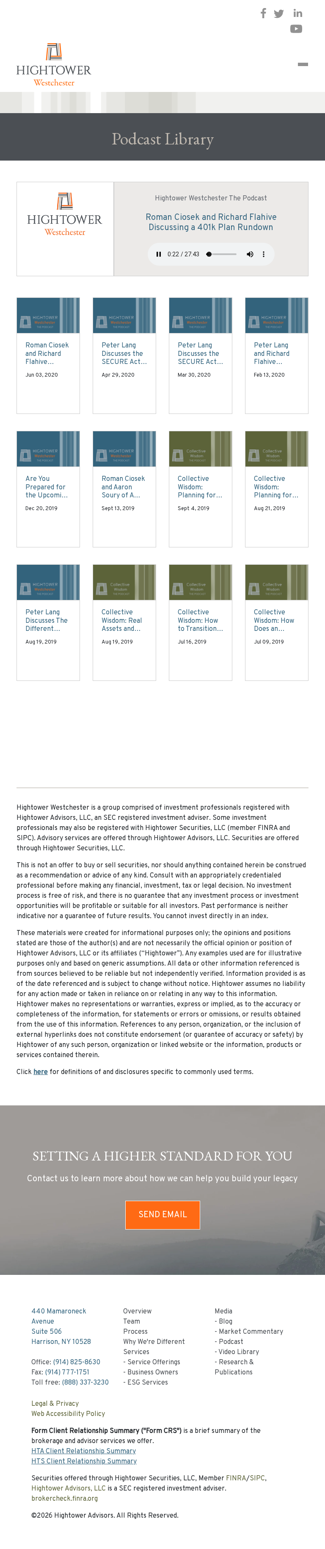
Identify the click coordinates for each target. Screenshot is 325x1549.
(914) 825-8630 (76, 1362)
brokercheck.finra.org (64, 1499)
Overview (137, 1311)
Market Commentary (251, 1332)
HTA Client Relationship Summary (83, 1451)
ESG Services (147, 1383)
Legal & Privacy (55, 1404)
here (40, 1072)
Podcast (231, 1342)
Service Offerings (153, 1362)
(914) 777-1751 (67, 1373)
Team (131, 1322)
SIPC (257, 1478)
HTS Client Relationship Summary (84, 1461)
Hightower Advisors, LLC (68, 1489)
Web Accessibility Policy (68, 1414)
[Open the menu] (302, 64)
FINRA (236, 1478)
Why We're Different (154, 1342)
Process (135, 1332)
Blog (225, 1322)
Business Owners (152, 1373)
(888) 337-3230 (85, 1383)
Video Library (238, 1352)
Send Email (162, 1215)
